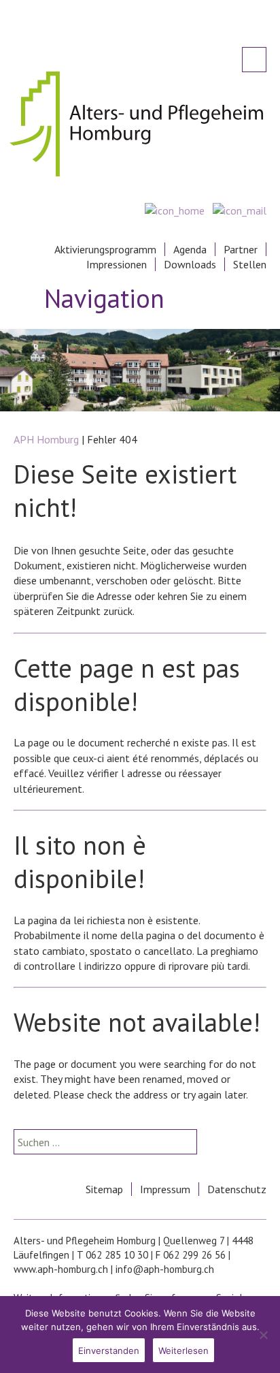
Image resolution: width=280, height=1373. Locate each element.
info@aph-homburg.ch (165, 1269)
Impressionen (116, 264)
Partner (241, 249)
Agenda (190, 249)
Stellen (249, 264)
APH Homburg (46, 439)
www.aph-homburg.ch (61, 1269)
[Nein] (263, 1335)
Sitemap (104, 1189)
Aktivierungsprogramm (105, 249)
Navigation (104, 297)
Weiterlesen (183, 1350)
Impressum (165, 1189)
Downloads (190, 264)
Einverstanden (108, 1350)
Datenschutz (236, 1189)
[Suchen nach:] (254, 60)
